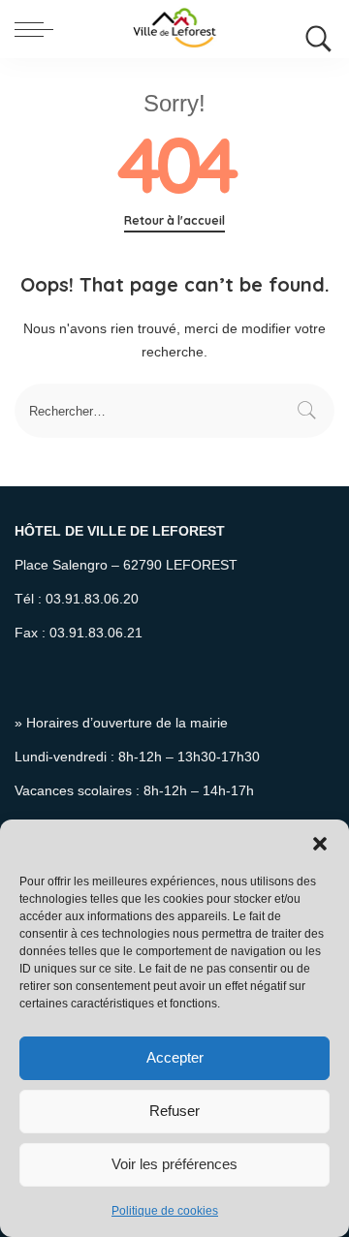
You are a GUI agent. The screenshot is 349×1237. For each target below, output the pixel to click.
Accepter (175, 1057)
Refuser (174, 1110)
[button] (320, 843)
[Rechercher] (314, 29)
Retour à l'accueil (174, 220)
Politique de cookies (164, 1211)
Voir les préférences (174, 1164)
